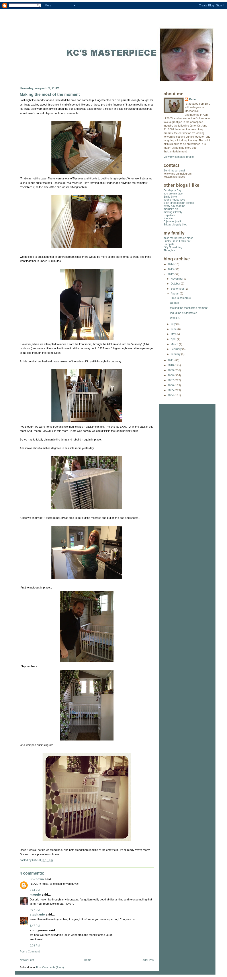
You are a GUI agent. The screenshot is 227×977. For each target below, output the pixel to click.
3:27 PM (35, 910)
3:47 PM (35, 925)
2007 (171, 380)
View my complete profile (179, 156)
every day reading (174, 206)
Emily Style (170, 196)
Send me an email (175, 170)
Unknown (37, 879)
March (175, 344)
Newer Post (27, 960)
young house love (174, 199)
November (177, 278)
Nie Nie (168, 218)
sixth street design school (179, 202)
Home (87, 960)
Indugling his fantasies (183, 313)
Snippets (169, 244)
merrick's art (171, 209)
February (176, 349)
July (173, 324)
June (174, 329)
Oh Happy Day (172, 190)
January (176, 354)
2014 (171, 264)
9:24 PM (35, 890)
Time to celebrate (180, 298)
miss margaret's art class (178, 238)
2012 (171, 274)
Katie (192, 99)
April (174, 339)
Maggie (35, 894)
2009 (171, 370)
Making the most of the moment (50, 94)
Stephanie (37, 914)
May (173, 334)
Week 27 (175, 317)
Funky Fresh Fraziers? (177, 241)
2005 (171, 390)
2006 (171, 385)
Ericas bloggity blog (175, 224)
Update (174, 302)
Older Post (148, 960)
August (175, 293)
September (178, 288)
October (176, 283)
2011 (171, 360)
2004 (171, 395)
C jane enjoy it (172, 221)
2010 (171, 365)
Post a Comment (30, 951)
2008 (171, 375)
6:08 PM (35, 945)
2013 (171, 269)
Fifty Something (173, 247)
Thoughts (169, 250)
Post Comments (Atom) (50, 967)
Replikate (169, 215)
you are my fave (173, 193)
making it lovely (173, 212)
